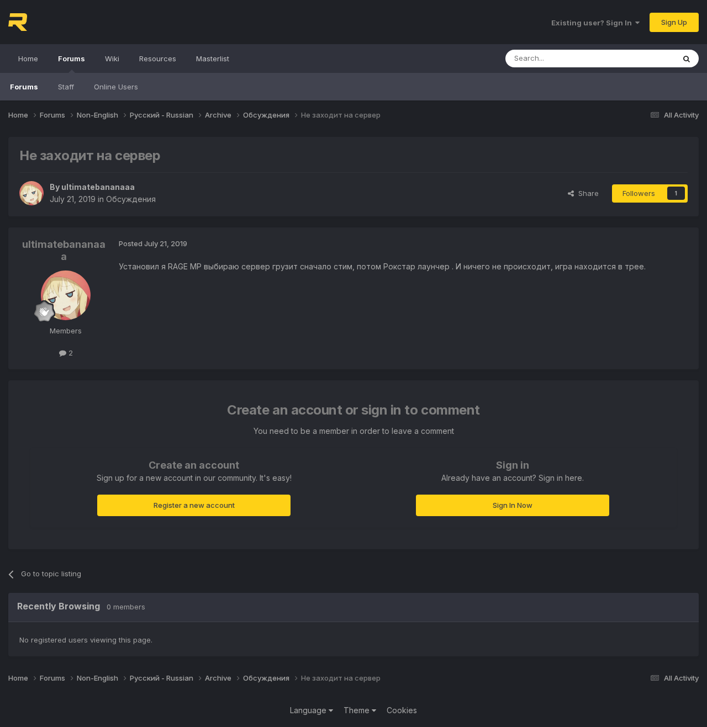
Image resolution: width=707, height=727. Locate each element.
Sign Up (674, 22)
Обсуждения (131, 199)
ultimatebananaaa (98, 187)
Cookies (402, 710)
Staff (66, 86)
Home (28, 58)
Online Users (116, 86)
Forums (71, 58)
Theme (358, 710)
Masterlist (212, 58)
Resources (157, 58)
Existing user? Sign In (593, 22)
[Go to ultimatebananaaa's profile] (31, 193)
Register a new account (194, 505)
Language (309, 710)
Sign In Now (512, 505)
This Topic (642, 58)
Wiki (112, 58)
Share (586, 193)
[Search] (686, 58)
